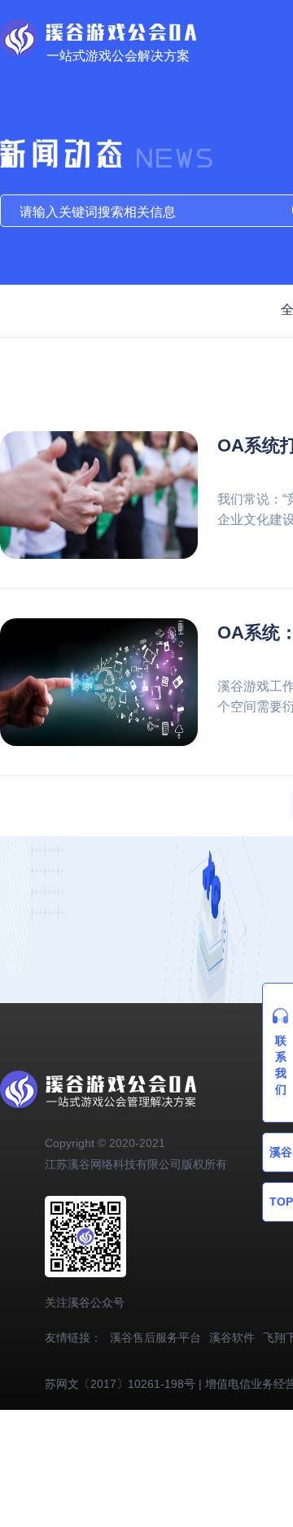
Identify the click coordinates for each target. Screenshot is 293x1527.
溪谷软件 (232, 1337)
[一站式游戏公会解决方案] (98, 27)
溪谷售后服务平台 (155, 1337)
